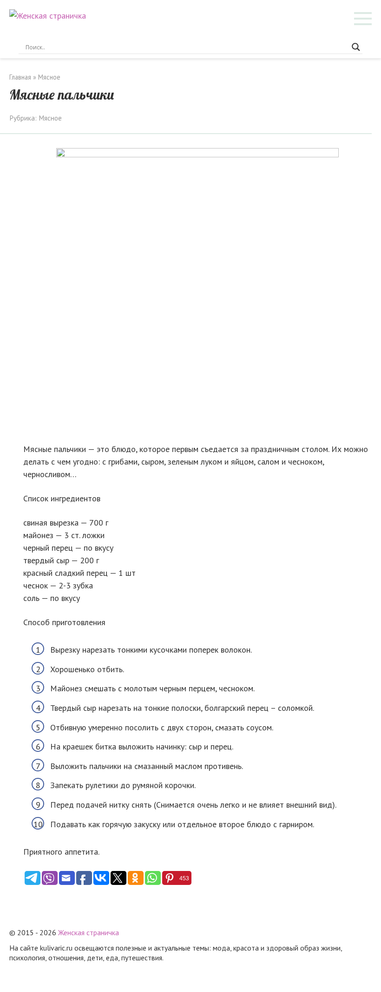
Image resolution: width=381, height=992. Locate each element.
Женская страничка (88, 932)
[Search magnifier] (355, 47)
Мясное (50, 117)
